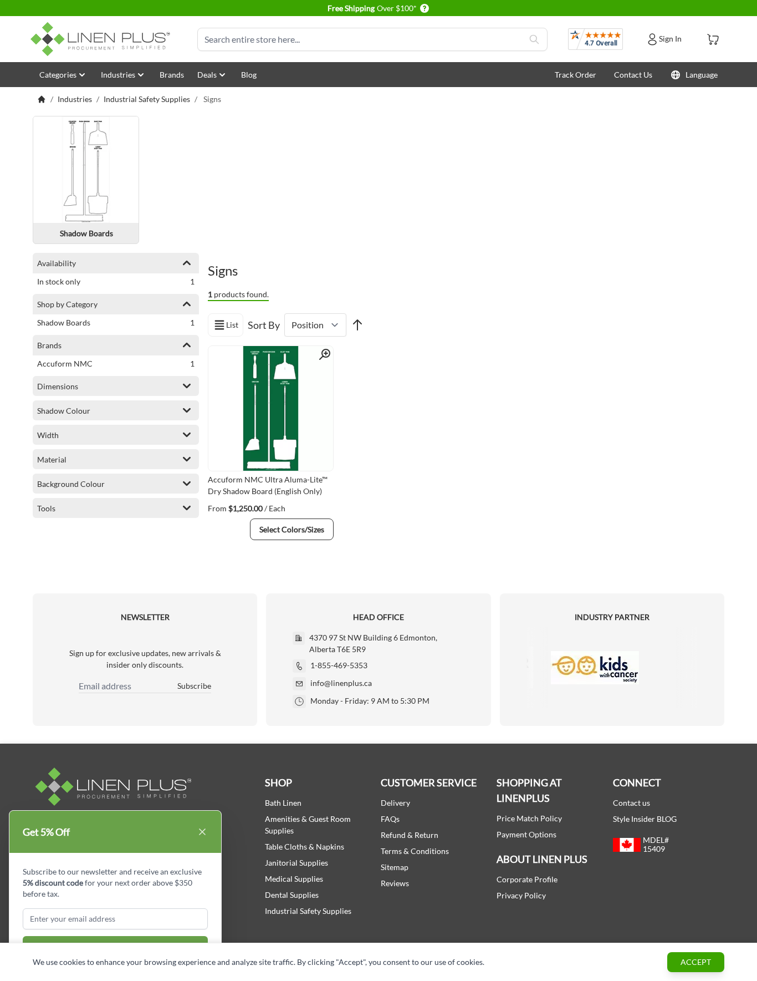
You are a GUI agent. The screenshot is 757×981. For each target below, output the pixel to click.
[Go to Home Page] (41, 99)
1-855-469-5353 (338, 665)
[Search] (534, 39)
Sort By (264, 325)
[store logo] (102, 39)
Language (702, 74)
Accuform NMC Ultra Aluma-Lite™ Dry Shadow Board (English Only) (268, 485)
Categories (57, 74)
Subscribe (194, 685)
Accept (696, 962)
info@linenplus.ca (341, 683)
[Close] (202, 831)
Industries (118, 74)
